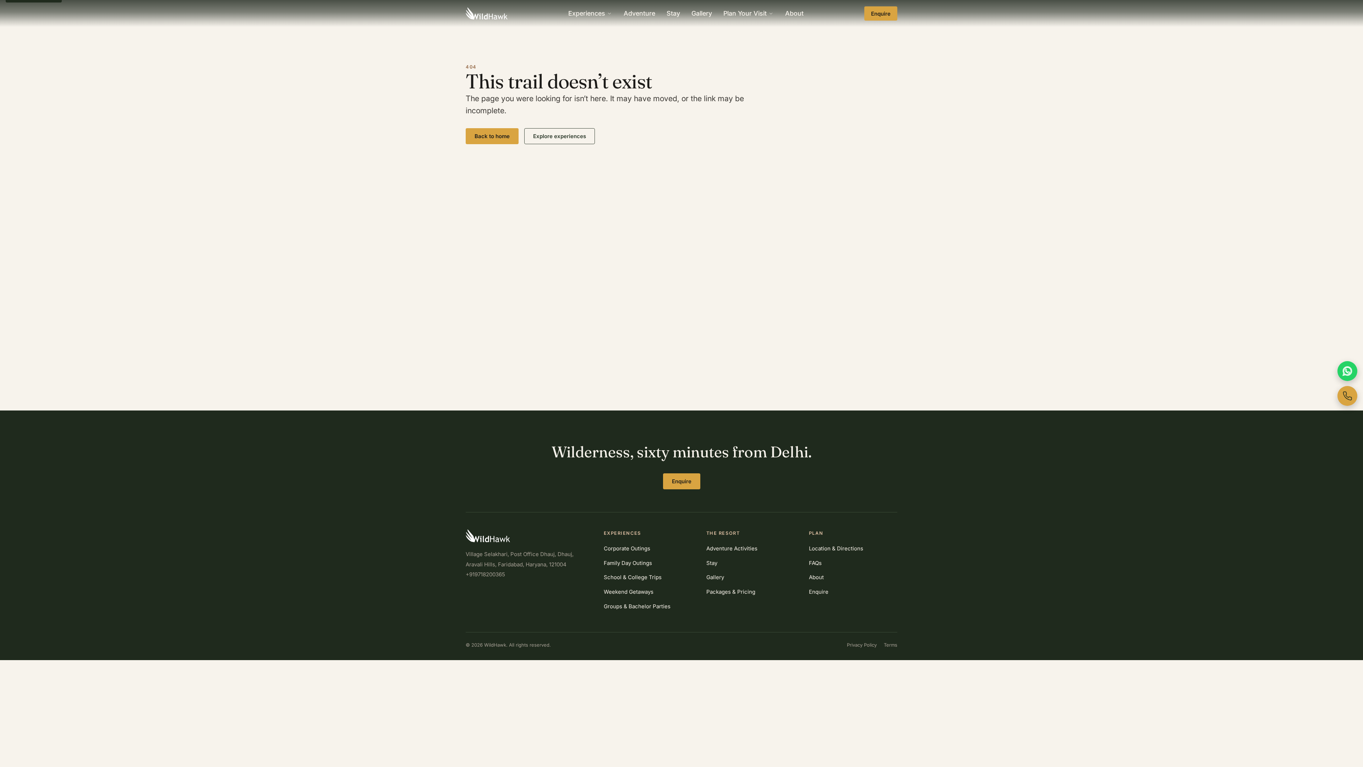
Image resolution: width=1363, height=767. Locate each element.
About (794, 13)
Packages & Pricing (730, 591)
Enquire (881, 13)
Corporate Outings (627, 548)
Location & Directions (836, 548)
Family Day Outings (628, 563)
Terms (890, 645)
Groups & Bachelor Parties (637, 606)
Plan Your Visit (745, 13)
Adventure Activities (731, 548)
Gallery (701, 13)
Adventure (639, 13)
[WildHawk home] (487, 13)
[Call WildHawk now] (1347, 396)
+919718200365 (485, 574)
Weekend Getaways (628, 591)
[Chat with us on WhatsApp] (1347, 371)
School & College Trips (633, 577)
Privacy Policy (862, 645)
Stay (673, 13)
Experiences (586, 13)
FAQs (815, 563)
